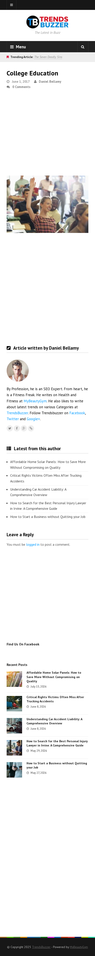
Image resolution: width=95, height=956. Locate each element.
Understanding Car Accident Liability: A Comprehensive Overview (38, 492)
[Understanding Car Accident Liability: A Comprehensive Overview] (14, 725)
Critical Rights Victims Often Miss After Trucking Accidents (46, 478)
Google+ (33, 418)
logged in (33, 544)
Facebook (77, 413)
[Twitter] (10, 428)
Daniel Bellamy (50, 81)
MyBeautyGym (35, 401)
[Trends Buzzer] (47, 25)
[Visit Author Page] (18, 371)
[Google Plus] (24, 428)
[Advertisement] (47, 134)
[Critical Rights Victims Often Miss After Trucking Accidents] (14, 703)
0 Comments (21, 87)
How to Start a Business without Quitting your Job (48, 516)
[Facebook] (17, 428)
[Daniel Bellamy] (31, 428)
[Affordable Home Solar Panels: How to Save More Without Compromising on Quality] (14, 679)
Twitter (13, 418)
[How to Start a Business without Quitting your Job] (14, 770)
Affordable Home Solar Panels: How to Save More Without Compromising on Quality (48, 464)
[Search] (82, 46)
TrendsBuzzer (17, 413)
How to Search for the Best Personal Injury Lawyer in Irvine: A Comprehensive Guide (48, 506)
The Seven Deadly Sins (48, 57)
